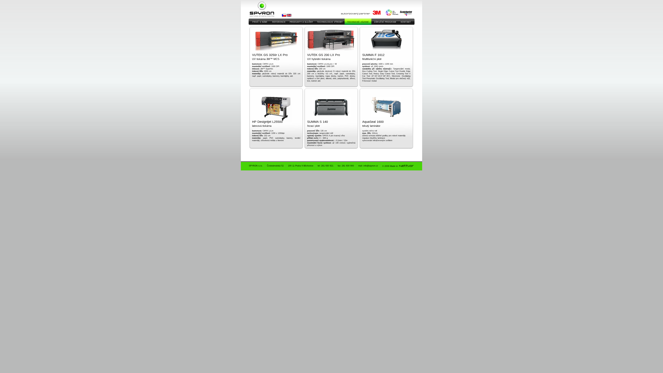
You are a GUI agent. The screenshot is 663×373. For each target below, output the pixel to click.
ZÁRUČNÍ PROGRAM (385, 22)
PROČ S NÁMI (259, 22)
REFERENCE (279, 22)
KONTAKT (406, 22)
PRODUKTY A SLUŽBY (301, 22)
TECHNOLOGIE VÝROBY (330, 22)
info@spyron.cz (370, 166)
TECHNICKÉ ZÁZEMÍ (358, 22)
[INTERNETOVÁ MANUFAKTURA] (406, 166)
